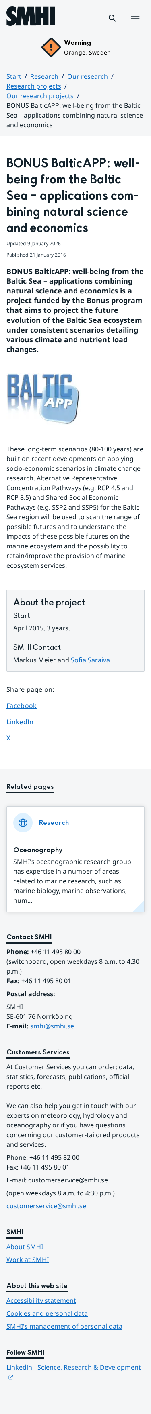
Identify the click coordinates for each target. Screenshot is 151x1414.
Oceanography (38, 850)
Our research (87, 76)
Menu (135, 27)
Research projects (33, 86)
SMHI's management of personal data (64, 1326)
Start (13, 76)
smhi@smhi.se (52, 1026)
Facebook (29, 705)
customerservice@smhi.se (46, 1205)
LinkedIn (29, 721)
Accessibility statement (41, 1300)
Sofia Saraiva (90, 659)
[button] (112, 18)
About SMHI (24, 1246)
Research (44, 76)
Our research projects (40, 95)
